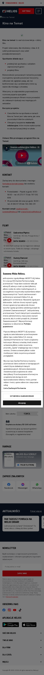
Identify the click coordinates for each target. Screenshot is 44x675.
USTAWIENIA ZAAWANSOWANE (22, 396)
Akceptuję (22, 403)
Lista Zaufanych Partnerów (15, 388)
